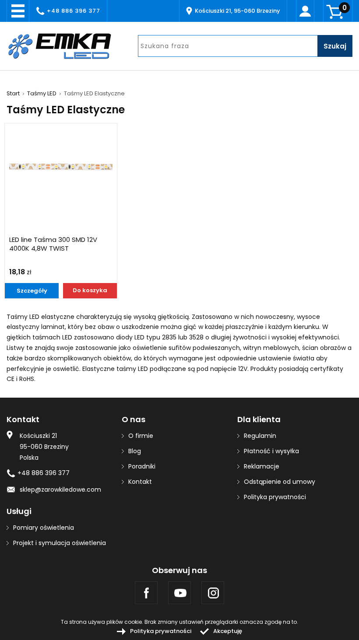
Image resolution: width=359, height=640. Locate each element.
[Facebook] (146, 592)
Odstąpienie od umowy (279, 481)
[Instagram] (212, 592)
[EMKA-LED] (66, 46)
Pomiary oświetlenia (43, 527)
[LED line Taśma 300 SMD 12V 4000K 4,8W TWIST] (61, 166)
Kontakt (140, 481)
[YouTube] (179, 592)
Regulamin (260, 435)
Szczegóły (32, 291)
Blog (134, 451)
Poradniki (141, 466)
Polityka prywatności (275, 497)
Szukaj (335, 46)
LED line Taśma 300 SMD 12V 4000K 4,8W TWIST (53, 244)
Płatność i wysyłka (271, 451)
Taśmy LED (41, 93)
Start (13, 93)
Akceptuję (227, 631)
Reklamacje (261, 466)
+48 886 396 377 (73, 11)
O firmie (140, 435)
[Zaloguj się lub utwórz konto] (305, 11)
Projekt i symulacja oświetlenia (59, 543)
